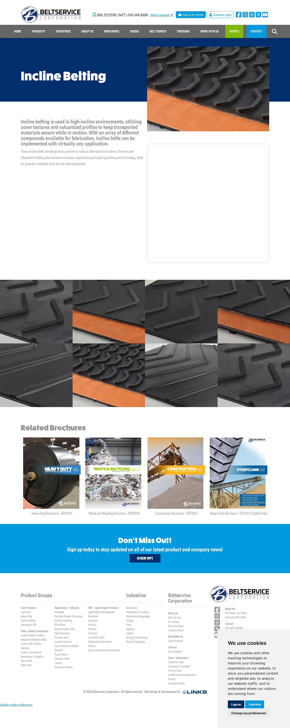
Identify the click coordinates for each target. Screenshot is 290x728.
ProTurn (92, 646)
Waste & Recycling (135, 641)
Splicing (25, 648)
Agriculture (131, 607)
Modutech (93, 616)
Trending (183, 31)
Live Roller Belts (96, 637)
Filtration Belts (62, 658)
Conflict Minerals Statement (182, 674)
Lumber (130, 633)
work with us (209, 31)
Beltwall (59, 650)
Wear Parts (26, 660)
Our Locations (175, 651)
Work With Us (175, 636)
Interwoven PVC (29, 624)
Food (128, 624)
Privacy (171, 679)
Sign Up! (145, 558)
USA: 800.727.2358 (234, 628)
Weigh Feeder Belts (65, 629)
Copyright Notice (176, 683)
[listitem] (52, 476)
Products (38, 31)
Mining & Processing (136, 637)
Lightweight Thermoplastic (101, 612)
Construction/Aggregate (138, 616)
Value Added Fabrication (34, 631)
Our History (173, 621)
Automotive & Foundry (137, 612)
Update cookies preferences (16, 704)
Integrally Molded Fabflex (34, 639)
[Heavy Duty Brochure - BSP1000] (51, 473)
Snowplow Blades (64, 667)
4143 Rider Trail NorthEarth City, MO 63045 (236, 615)
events (234, 31)
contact (256, 31)
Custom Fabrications (31, 652)
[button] (38, 31)
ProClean (92, 633)
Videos (134, 31)
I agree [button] (236, 704)
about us (87, 31)
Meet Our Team (175, 626)
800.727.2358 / (108, 15)
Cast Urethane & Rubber (67, 646)
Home (17, 31)
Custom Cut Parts (63, 641)
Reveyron (92, 620)
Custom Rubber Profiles (32, 635)
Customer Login (176, 662)
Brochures (111, 31)
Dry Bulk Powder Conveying (68, 616)
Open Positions (175, 640)
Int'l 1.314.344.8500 (133, 15)
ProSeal (92, 624)
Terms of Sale (175, 670)
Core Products (28, 607)
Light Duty (26, 612)
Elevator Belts (62, 637)
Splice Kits (26, 665)
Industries (63, 31)
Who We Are (174, 617)
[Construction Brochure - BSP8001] (176, 473)
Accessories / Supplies (32, 656)
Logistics (130, 629)
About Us (173, 613)
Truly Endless (61, 654)
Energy (129, 620)
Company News (176, 630)
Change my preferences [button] (248, 713)
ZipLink (58, 663)
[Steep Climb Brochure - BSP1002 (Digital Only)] (238, 473)
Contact (172, 647)
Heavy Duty (26, 616)
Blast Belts (60, 624)
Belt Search (158, 31)
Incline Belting (28, 620)
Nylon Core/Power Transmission (104, 650)
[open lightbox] (36, 311)
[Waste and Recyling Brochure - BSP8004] (114, 473)
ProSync (92, 629)
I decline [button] (255, 704)
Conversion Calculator (179, 666)
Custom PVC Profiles (31, 643)
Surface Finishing (63, 620)
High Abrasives (62, 633)
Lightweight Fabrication (100, 641)
